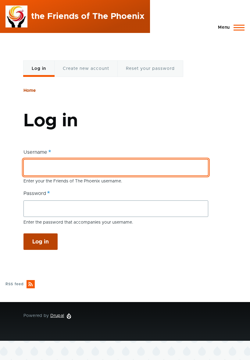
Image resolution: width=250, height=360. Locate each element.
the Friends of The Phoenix (88, 16)
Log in (39, 72)
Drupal (57, 316)
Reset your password (150, 69)
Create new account (86, 69)
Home (29, 90)
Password (34, 193)
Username (35, 152)
